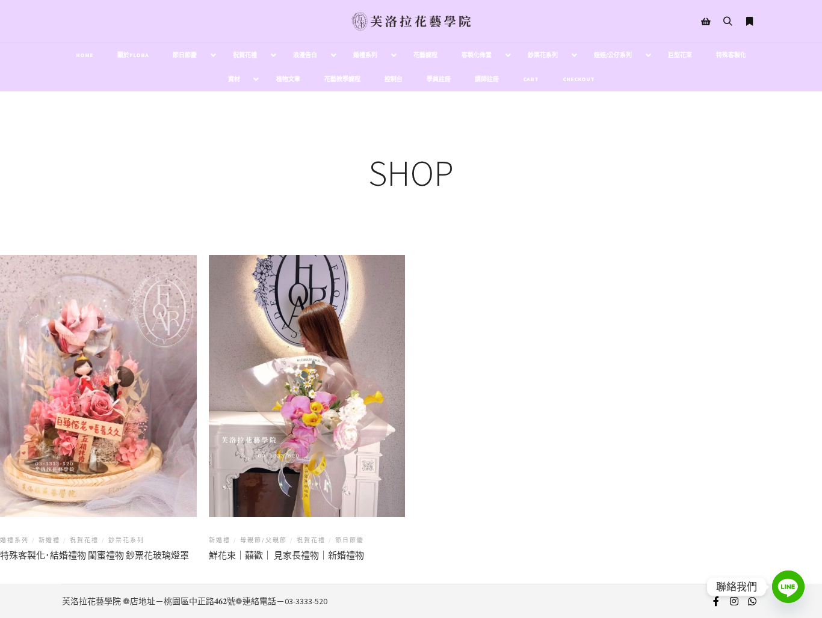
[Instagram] (734, 601)
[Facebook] (716, 601)
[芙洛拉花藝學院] (411, 21)
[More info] (749, 21)
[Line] (788, 587)
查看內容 (98, 376)
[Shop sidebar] (706, 21)
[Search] (727, 21)
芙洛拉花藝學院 (91, 601)
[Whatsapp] (752, 601)
